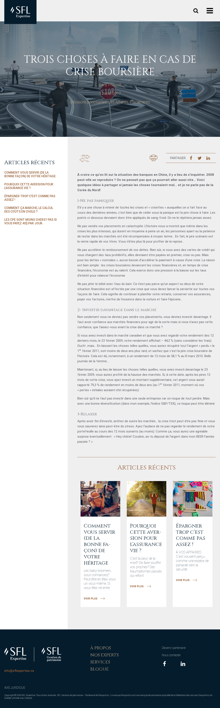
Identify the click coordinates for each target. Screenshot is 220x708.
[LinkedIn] (208, 158)
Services (100, 662)
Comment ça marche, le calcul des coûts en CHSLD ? (28, 209)
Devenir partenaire (174, 648)
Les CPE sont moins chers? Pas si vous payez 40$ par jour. (30, 221)
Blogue (99, 669)
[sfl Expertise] (20, 12)
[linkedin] (183, 664)
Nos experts (104, 655)
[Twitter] (199, 158)
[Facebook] (191, 158)
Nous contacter (171, 655)
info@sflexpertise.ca (19, 670)
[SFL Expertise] (15, 653)
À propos (100, 648)
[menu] (210, 10)
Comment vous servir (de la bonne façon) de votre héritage (30, 174)
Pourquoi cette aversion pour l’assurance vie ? (28, 186)
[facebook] (164, 664)
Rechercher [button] (196, 11)
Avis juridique (14, 687)
